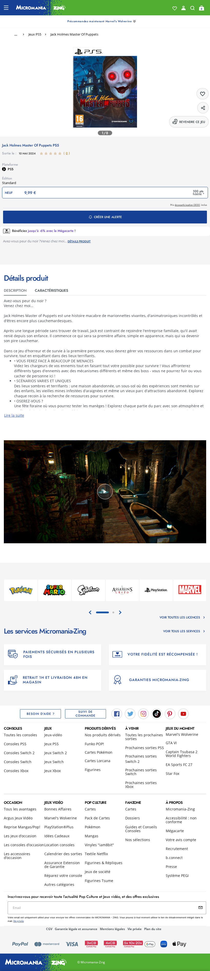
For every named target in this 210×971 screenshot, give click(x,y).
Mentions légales (112, 929)
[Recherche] (192, 9)
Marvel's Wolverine (182, 734)
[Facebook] (116, 713)
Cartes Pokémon (98, 752)
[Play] (105, 491)
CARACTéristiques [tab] (51, 290)
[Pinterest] (170, 713)
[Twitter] (130, 713)
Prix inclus (188, 205)
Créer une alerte (108, 217)
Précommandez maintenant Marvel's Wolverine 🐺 (101, 21)
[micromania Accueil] (41, 7)
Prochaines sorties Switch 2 (141, 759)
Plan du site (152, 929)
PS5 (10, 169)
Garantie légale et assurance (76, 929)
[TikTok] (156, 713)
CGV (49, 929)
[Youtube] (183, 713)
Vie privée (135, 929)
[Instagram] (143, 713)
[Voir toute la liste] (174, 8)
